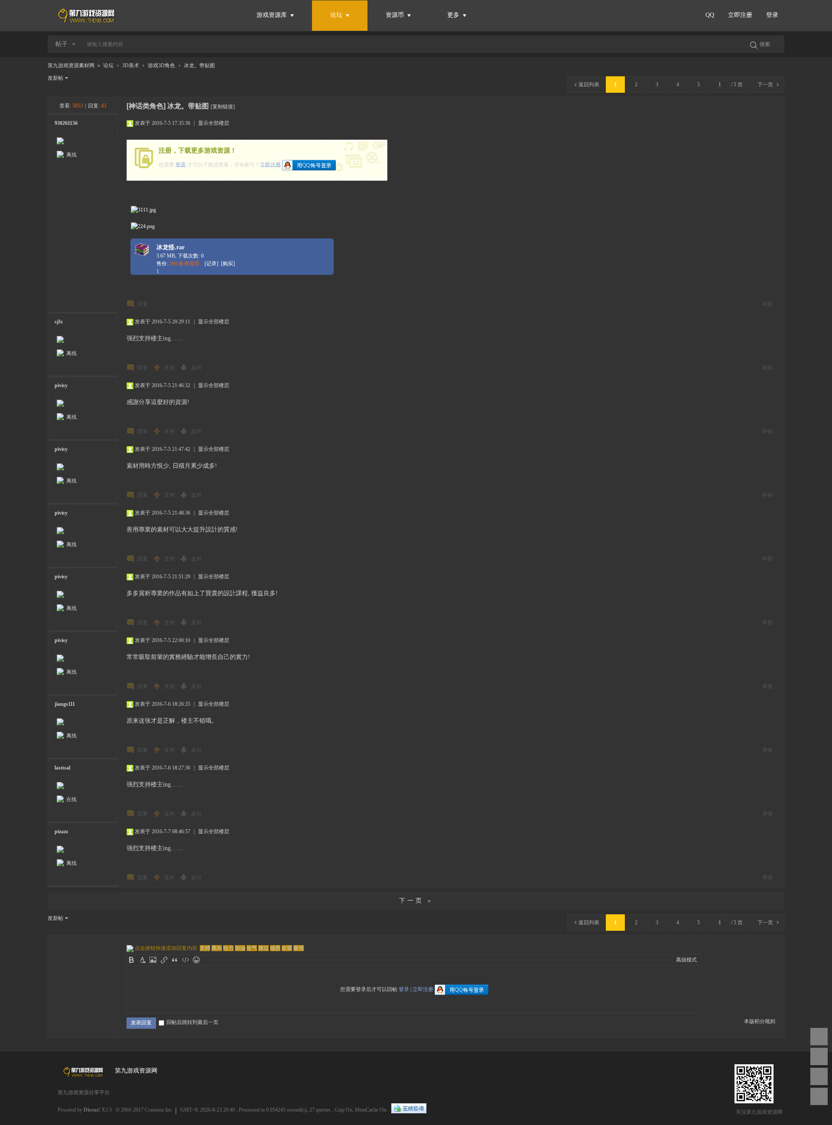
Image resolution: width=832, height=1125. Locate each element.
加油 (240, 948)
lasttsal (62, 768)
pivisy (61, 385)
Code (185, 959)
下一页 (765, 85)
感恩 (275, 948)
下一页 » (416, 900)
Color (142, 959)
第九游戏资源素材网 (71, 65)
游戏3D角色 (161, 65)
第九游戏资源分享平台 (84, 1092)
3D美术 (130, 65)
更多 (454, 15)
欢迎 (287, 948)
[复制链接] (223, 107)
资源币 (396, 15)
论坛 (336, 15)
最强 (298, 948)
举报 (767, 304)
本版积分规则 (759, 1021)
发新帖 (55, 78)
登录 (772, 15)
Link (163, 959)
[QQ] (408, 1108)
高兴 (216, 948)
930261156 (66, 123)
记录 (211, 264)
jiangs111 (65, 704)
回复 (142, 304)
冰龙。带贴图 (199, 65)
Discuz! (92, 1110)
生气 (252, 948)
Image (153, 959)
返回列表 (588, 85)
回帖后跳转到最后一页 (192, 1022)
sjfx (59, 322)
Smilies (196, 959)
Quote (174, 959)
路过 (263, 948)
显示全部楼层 (213, 123)
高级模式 (686, 960)
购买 (228, 264)
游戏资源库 (273, 15)
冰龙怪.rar (170, 247)
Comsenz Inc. (159, 1110)
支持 (170, 368)
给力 (228, 948)
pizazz (61, 831)
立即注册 (740, 15)
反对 (196, 368)
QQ (709, 15)
